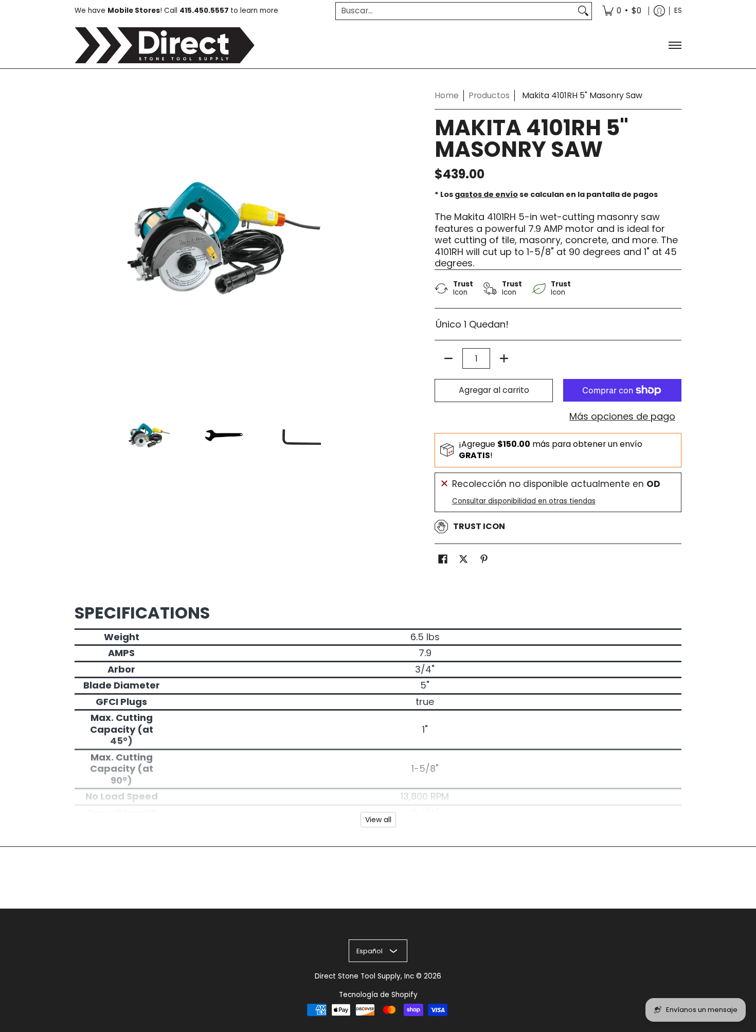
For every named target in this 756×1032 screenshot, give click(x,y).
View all (378, 819)
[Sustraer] (448, 358)
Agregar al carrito (494, 390)
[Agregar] (504, 358)
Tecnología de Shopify (378, 995)
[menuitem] (622, 11)
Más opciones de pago (622, 417)
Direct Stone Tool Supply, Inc (364, 976)
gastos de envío (486, 194)
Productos (489, 95)
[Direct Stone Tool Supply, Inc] (165, 45)
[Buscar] (583, 11)
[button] (443, 560)
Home (447, 95)
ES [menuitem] (678, 10)
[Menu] (674, 45)
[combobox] (455, 11)
